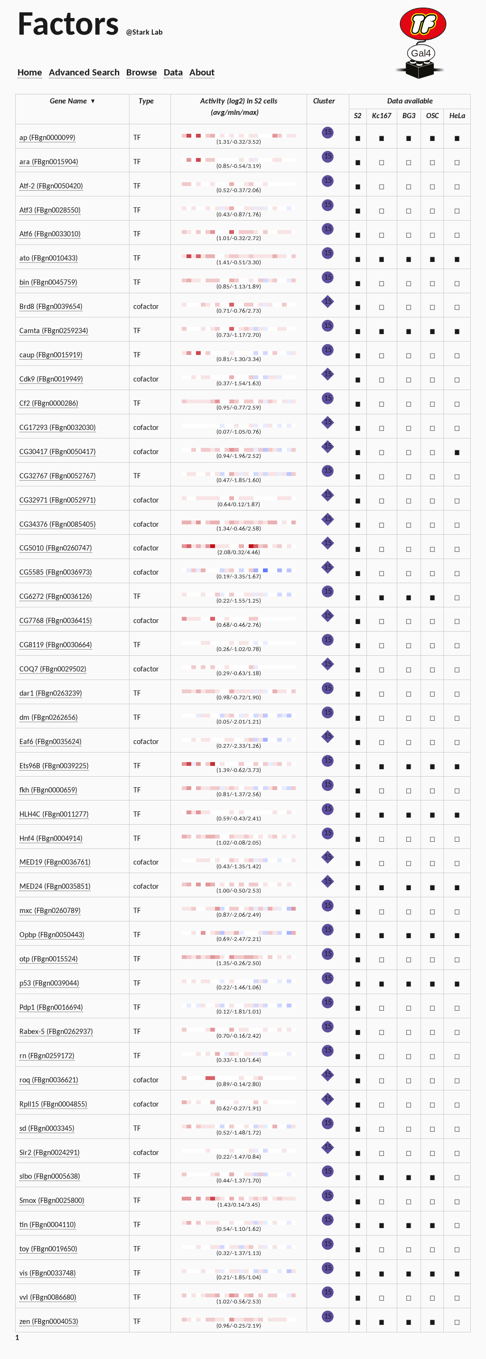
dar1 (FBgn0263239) (50, 694)
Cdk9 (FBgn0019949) (51, 379)
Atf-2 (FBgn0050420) (51, 186)
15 (328, 132)
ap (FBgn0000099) (47, 138)
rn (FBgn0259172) (47, 1056)
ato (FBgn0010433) (48, 258)
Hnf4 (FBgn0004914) (51, 839)
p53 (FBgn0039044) (49, 983)
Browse (141, 73)
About (202, 73)
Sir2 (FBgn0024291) (49, 1153)
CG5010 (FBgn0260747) (55, 548)
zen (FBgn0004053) (48, 1322)
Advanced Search (84, 73)
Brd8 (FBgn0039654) (51, 307)
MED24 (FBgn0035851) (55, 887)
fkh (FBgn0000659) (48, 790)
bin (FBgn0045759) (48, 283)
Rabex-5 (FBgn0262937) (56, 1032)
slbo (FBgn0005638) (49, 1177)
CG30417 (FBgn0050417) (57, 452)
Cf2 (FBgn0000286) (48, 404)
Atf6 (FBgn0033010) (50, 234)
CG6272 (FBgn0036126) (55, 597)
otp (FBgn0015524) (48, 959)
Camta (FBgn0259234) (53, 331)
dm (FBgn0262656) (48, 718)
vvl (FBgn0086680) (47, 1298)
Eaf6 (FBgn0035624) (50, 742)
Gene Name (72, 101)
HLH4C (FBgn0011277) (54, 815)
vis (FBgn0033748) (47, 1273)
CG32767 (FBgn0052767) (57, 476)
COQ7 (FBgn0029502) (52, 669)
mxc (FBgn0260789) (50, 911)
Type (146, 101)
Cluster (324, 101)
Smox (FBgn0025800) (51, 1201)
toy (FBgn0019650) (48, 1249)
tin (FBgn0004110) (47, 1225)
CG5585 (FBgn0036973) (55, 573)
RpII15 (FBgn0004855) (53, 1104)
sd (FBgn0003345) (47, 1129)
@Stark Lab (144, 33)
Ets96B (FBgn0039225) (54, 766)
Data (173, 73)
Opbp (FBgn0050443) (51, 935)
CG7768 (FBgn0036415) (55, 621)
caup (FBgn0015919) (51, 355)
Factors (68, 26)
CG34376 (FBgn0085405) (57, 525)
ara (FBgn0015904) (48, 162)
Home (30, 73)
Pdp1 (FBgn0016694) (51, 1008)
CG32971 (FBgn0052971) (57, 500)
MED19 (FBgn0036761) (55, 862)
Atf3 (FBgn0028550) (50, 210)
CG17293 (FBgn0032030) (57, 428)
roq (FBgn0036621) (48, 1080)
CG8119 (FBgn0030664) (55, 645)
